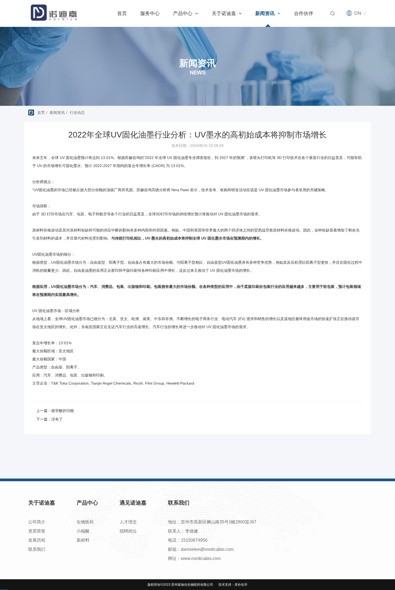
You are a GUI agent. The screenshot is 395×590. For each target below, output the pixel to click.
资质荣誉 (36, 531)
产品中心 (183, 13)
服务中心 (150, 13)
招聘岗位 (128, 531)
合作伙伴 (303, 13)
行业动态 (77, 112)
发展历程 (36, 540)
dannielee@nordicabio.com (207, 549)
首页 (122, 13)
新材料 (83, 540)
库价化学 (241, 585)
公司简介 (36, 522)
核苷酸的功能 (62, 410)
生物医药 (85, 522)
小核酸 (83, 531)
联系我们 (36, 549)
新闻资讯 (265, 13)
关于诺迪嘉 (224, 13)
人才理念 (128, 522)
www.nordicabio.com (201, 558)
